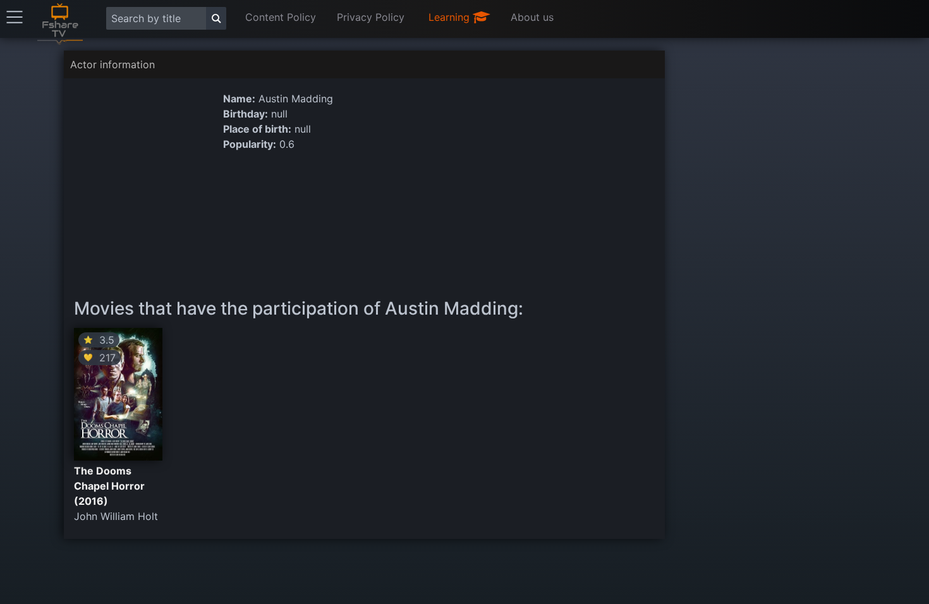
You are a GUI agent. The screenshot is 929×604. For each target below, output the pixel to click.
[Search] (216, 18)
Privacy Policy (370, 17)
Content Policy (280, 17)
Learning (450, 17)
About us (532, 17)
